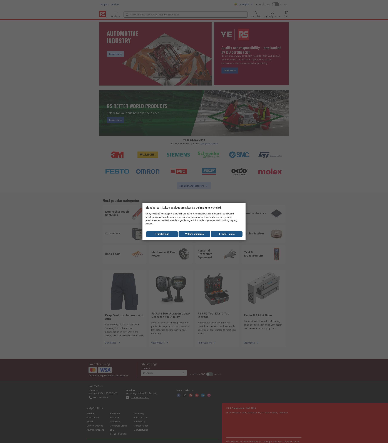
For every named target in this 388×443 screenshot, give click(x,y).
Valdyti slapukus (194, 234)
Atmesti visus (227, 234)
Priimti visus (162, 234)
